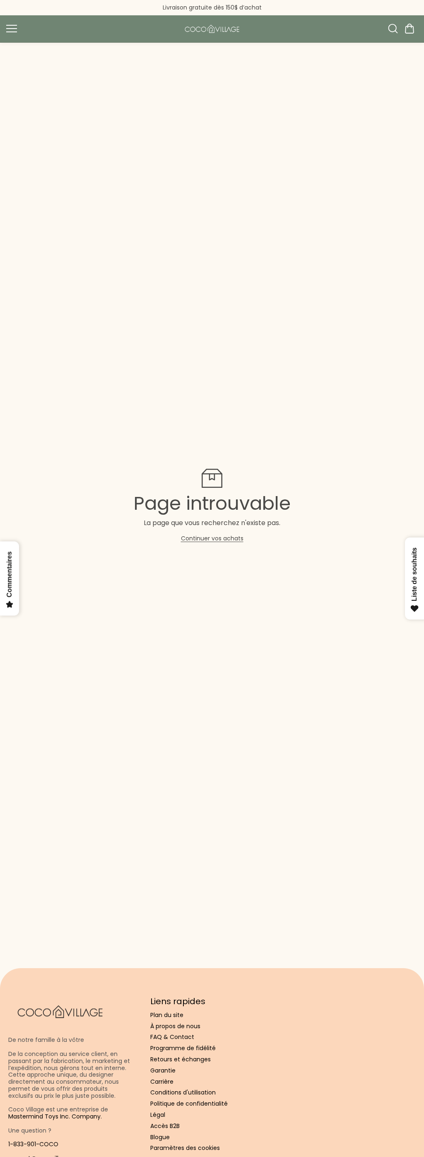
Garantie (163, 1070)
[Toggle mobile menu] (90, 28)
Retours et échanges (180, 1059)
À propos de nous (175, 1026)
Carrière (161, 1081)
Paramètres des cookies (185, 1148)
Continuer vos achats (212, 538)
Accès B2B (165, 1126)
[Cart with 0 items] (409, 28)
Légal (157, 1114)
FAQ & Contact (172, 1037)
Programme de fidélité (183, 1048)
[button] (409, 28)
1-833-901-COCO (33, 1144)
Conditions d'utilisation (183, 1092)
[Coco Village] (212, 28)
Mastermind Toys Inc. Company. (55, 1116)
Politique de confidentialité (189, 1103)
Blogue (160, 1137)
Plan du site (166, 1015)
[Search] (393, 28)
